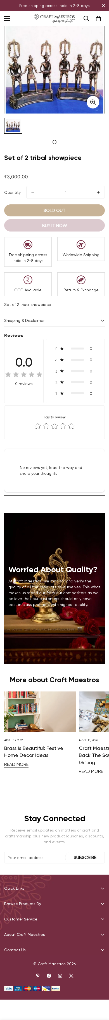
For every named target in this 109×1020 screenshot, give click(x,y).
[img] (24, 375)
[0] (98, 18)
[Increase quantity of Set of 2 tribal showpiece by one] (98, 192)
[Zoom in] (93, 102)
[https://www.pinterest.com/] (37, 976)
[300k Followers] (49, 976)
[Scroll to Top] (99, 990)
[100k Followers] (60, 976)
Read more (16, 764)
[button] (75, 349)
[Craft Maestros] (54, 18)
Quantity (12, 192)
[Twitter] (71, 976)
